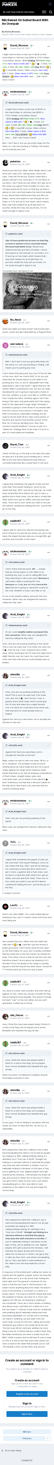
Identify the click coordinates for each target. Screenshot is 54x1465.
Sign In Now (27, 1414)
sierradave (16, 343)
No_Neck (15, 319)
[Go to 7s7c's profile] (5, 843)
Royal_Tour (17, 444)
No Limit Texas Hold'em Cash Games (34, 34)
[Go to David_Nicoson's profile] (5, 47)
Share (28, 1432)
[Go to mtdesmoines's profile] (5, 93)
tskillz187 (15, 520)
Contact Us (27, 1460)
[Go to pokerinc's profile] (5, 163)
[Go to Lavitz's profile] (5, 907)
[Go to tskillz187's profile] (5, 522)
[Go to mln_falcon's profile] (5, 1017)
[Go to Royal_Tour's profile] (5, 446)
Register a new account (27, 1394)
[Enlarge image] (33, 63)
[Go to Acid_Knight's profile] (5, 476)
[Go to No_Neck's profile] (5, 321)
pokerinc (15, 161)
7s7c (13, 841)
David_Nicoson (12, 31)
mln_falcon (16, 1015)
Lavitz (14, 905)
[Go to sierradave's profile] (5, 345)
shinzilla (15, 674)
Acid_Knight (17, 474)
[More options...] (49, 46)
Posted (20, 48)
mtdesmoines (18, 91)
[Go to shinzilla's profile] (5, 676)
